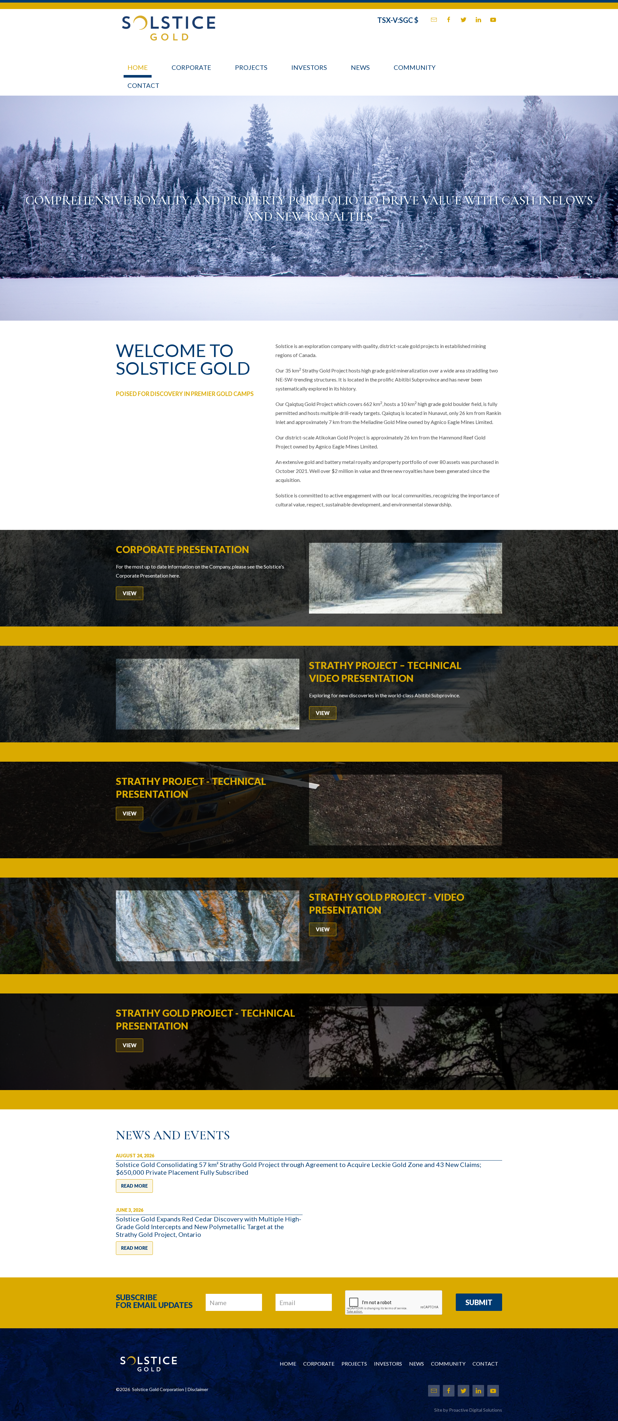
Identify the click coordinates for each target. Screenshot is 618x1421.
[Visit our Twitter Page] (463, 19)
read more (134, 1186)
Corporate (191, 67)
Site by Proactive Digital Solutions (468, 1410)
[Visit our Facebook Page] (448, 19)
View (129, 593)
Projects (251, 67)
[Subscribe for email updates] (434, 19)
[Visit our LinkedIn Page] (478, 19)
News (360, 67)
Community (414, 67)
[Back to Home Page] (168, 24)
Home (137, 67)
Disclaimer (198, 1389)
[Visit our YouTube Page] (493, 19)
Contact (143, 85)
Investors (309, 67)
